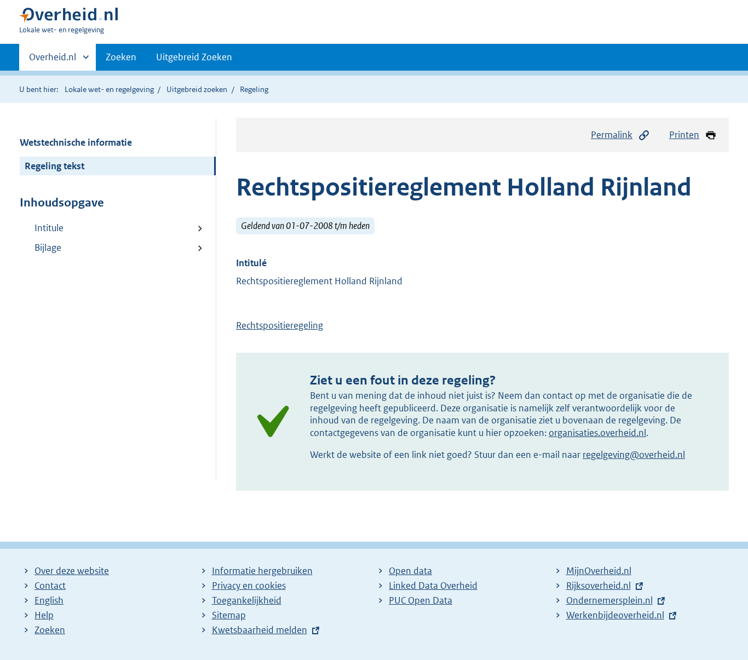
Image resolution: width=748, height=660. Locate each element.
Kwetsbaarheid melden (259, 630)
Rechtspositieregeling (279, 325)
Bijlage (47, 248)
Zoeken (121, 57)
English (49, 600)
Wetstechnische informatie (76, 142)
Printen (684, 135)
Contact (50, 585)
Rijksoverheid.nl (598, 585)
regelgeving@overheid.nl (634, 455)
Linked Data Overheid (433, 585)
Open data (410, 571)
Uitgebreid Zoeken (194, 57)
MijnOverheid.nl (598, 571)
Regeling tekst (54, 166)
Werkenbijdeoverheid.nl (615, 615)
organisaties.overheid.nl (597, 433)
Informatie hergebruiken (262, 571)
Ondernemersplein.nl (609, 600)
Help (44, 615)
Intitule (49, 228)
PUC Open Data (420, 600)
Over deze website (71, 571)
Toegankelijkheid (246, 600)
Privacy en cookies (249, 585)
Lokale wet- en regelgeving (109, 89)
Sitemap (229, 615)
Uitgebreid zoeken (196, 89)
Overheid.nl (52, 61)
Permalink (611, 135)
